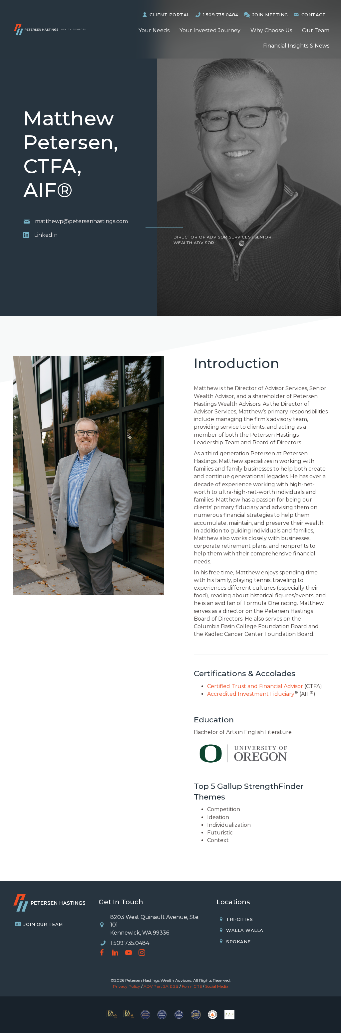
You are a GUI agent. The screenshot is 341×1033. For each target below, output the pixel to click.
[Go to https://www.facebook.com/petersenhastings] (102, 953)
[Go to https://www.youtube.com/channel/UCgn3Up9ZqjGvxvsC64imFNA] (128, 953)
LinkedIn (46, 235)
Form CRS (192, 986)
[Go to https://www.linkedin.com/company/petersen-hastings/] (115, 953)
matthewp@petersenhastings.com (81, 221)
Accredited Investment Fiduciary (250, 694)
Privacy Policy (126, 986)
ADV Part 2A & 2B (161, 986)
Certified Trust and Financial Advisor (255, 686)
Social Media (216, 986)
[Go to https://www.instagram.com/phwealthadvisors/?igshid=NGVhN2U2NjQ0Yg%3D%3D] (142, 953)
